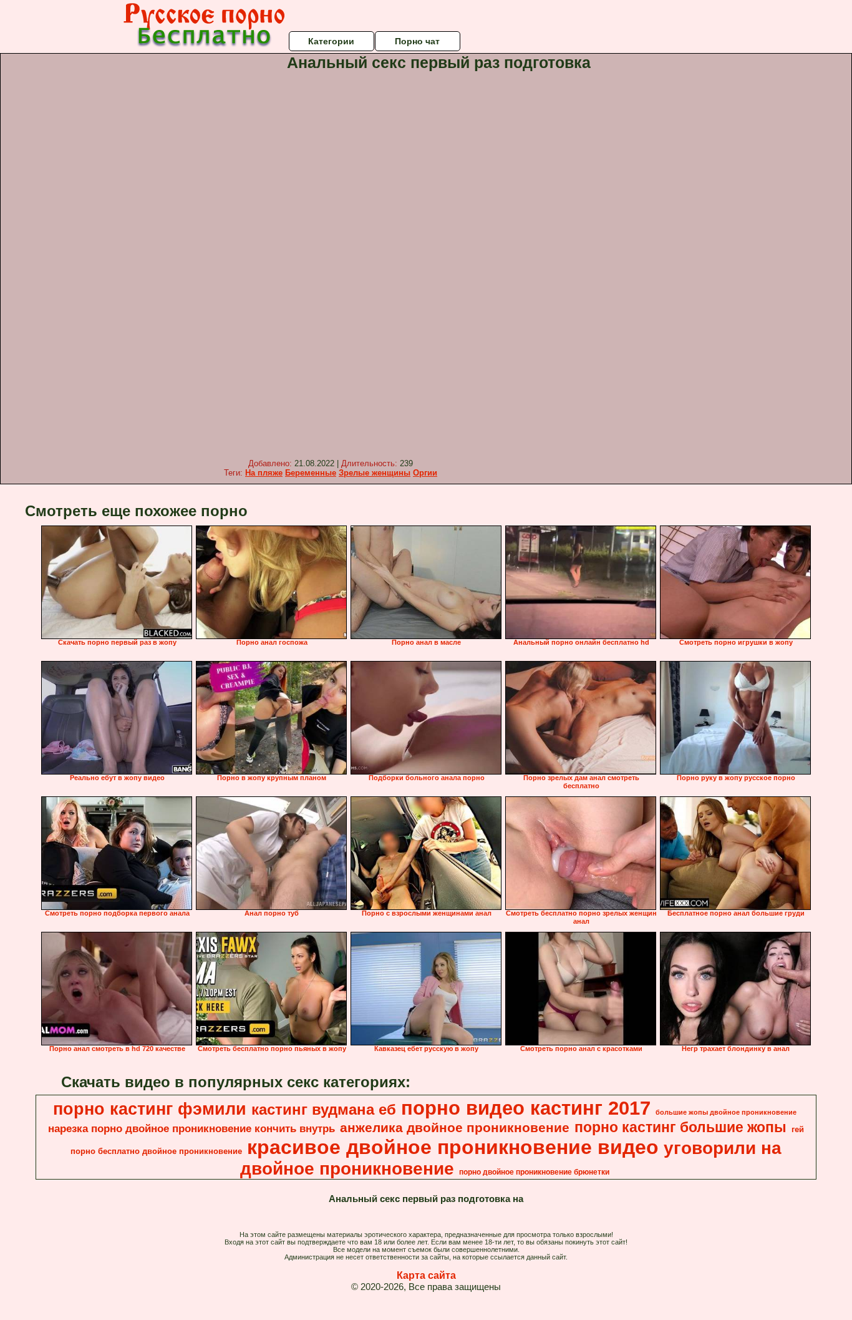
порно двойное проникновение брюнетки (534, 1172)
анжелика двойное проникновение (454, 1127)
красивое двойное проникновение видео (453, 1147)
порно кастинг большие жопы (680, 1127)
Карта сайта (426, 1275)
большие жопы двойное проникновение (726, 1112)
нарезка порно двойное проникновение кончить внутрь (191, 1128)
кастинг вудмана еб (323, 1109)
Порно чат (417, 41)
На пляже (264, 472)
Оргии (425, 472)
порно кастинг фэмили (149, 1109)
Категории (331, 41)
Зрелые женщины (374, 472)
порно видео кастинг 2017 (526, 1107)
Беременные (310, 472)
